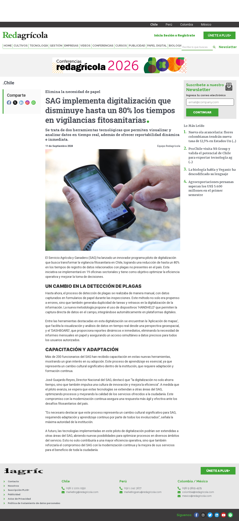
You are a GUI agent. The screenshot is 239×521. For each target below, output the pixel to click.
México (206, 24)
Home (8, 45)
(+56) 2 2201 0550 (76, 488)
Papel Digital (157, 45)
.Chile (8, 82)
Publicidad (137, 45)
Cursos (121, 45)
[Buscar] (214, 47)
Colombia (186, 24)
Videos (85, 45)
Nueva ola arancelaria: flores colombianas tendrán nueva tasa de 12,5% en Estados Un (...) (212, 136)
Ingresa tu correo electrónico (206, 95)
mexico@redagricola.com (197, 496)
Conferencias (102, 45)
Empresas (71, 45)
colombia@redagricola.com (198, 492)
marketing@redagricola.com (82, 492)
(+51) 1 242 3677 (132, 488)
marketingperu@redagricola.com (142, 492)
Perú (169, 24)
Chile (154, 24)
